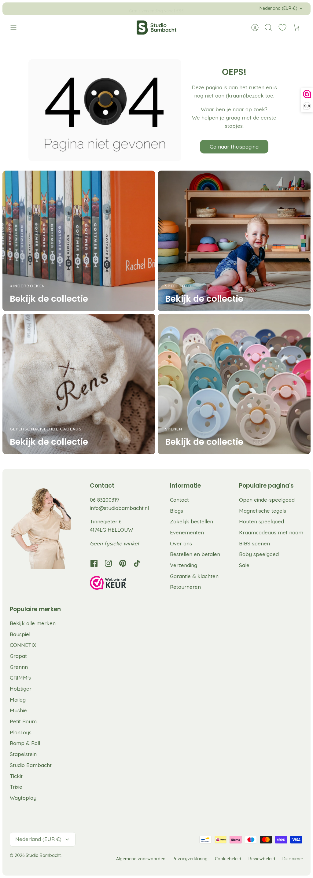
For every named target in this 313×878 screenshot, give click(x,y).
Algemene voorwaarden (140, 858)
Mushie (18, 710)
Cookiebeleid (228, 858)
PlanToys (20, 732)
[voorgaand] (102, 8)
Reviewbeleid (262, 858)
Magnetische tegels (262, 510)
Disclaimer (292, 858)
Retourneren (185, 587)
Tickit (16, 776)
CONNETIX (23, 645)
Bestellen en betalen (195, 554)
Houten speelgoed (261, 521)
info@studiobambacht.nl (119, 508)
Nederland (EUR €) (278, 8)
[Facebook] (94, 563)
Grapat (18, 656)
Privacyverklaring (190, 858)
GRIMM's (20, 677)
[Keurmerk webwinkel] (120, 584)
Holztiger (20, 688)
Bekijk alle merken (33, 623)
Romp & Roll (25, 743)
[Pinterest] (123, 563)
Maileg (18, 699)
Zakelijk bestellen (191, 521)
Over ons (181, 543)
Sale (244, 565)
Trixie (16, 787)
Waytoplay (23, 798)
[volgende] (210, 8)
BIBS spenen (254, 543)
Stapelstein (23, 754)
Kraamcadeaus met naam (271, 532)
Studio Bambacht (31, 765)
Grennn (19, 667)
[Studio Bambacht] (156, 27)
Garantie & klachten (194, 576)
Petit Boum (23, 721)
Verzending (183, 565)
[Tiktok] (137, 563)
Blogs (176, 510)
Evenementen (187, 532)
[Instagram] (108, 563)
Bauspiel (20, 634)
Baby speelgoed (259, 554)
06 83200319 (104, 499)
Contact (179, 499)
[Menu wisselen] (16, 27)
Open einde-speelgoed (267, 499)
